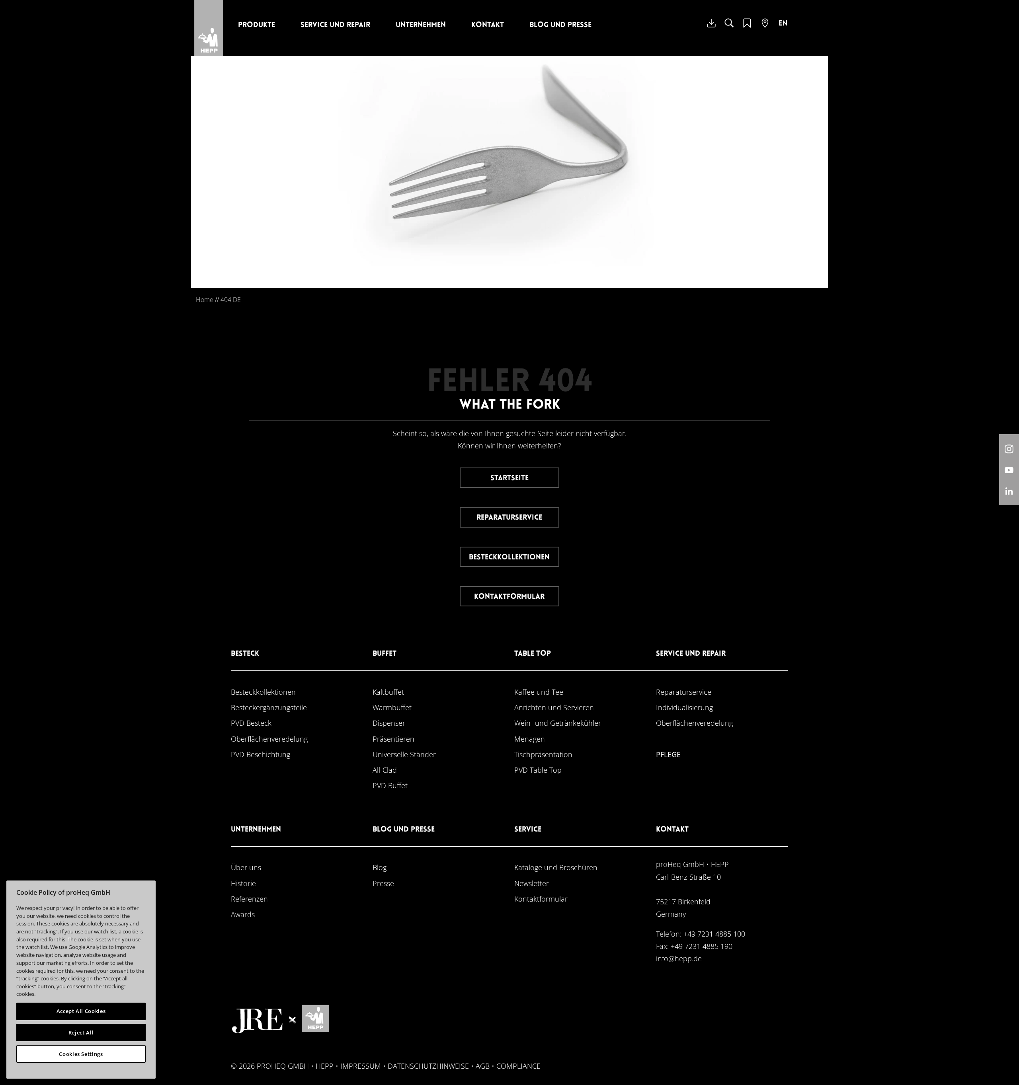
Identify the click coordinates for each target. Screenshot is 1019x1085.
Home (204, 299)
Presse (383, 883)
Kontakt (487, 25)
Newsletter (531, 883)
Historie (243, 883)
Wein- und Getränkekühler (557, 723)
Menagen (529, 739)
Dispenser (389, 723)
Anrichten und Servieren (554, 707)
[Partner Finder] (765, 28)
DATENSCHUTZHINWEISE (428, 1066)
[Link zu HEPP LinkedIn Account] (1009, 490)
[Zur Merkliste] (747, 28)
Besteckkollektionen (509, 557)
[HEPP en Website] (783, 29)
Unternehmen (421, 25)
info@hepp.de (679, 958)
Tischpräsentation (543, 754)
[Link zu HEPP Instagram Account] (1009, 448)
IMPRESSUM (360, 1066)
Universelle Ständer (404, 754)
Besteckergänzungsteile (269, 707)
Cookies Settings (81, 1054)
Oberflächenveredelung (269, 739)
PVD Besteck (251, 723)
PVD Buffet (390, 785)
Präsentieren (393, 739)
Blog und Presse (560, 25)
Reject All (81, 1032)
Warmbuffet (392, 707)
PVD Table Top (538, 770)
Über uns (246, 867)
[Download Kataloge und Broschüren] (711, 29)
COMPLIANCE (518, 1066)
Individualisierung (684, 707)
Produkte (256, 25)
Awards (243, 914)
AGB (483, 1066)
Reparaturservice (509, 518)
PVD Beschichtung (260, 754)
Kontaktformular (509, 597)
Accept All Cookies (81, 1011)
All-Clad (385, 770)
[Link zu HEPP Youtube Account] (1009, 469)
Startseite (509, 478)
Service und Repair (335, 25)
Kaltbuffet (388, 692)
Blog (380, 867)
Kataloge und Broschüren (555, 867)
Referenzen (249, 899)
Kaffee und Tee (538, 692)
